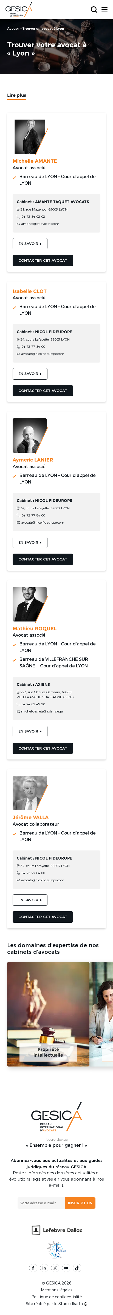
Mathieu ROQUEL (34, 629)
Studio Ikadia (71, 1303)
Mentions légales (56, 1290)
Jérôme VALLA (31, 817)
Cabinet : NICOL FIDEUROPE (44, 331)
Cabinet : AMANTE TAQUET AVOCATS (53, 201)
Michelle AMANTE (35, 161)
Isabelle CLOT (30, 291)
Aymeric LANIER (33, 460)
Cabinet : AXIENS (33, 684)
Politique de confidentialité (57, 1296)
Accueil (13, 28)
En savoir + (30, 243)
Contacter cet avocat (42, 260)
